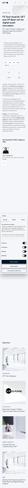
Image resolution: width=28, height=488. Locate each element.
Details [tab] (14, 219)
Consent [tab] (5, 219)
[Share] (19, 73)
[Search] (15, 2)
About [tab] (22, 219)
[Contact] (9, 73)
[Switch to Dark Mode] (19, 2)
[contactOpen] (4, 163)
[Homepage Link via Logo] (5, 2)
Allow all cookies (14, 261)
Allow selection (14, 266)
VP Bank (4, 114)
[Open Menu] (25, 2)
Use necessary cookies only (14, 270)
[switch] (24, 247)
